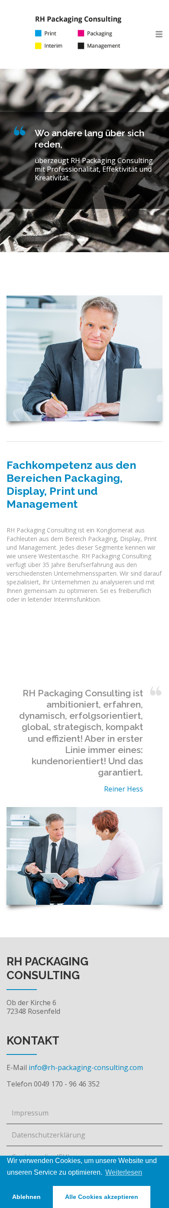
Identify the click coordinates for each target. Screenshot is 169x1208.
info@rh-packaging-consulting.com (86, 1067)
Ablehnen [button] (26, 1196)
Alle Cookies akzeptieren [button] (101, 1196)
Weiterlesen (123, 1172)
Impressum (30, 1113)
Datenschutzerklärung (48, 1135)
